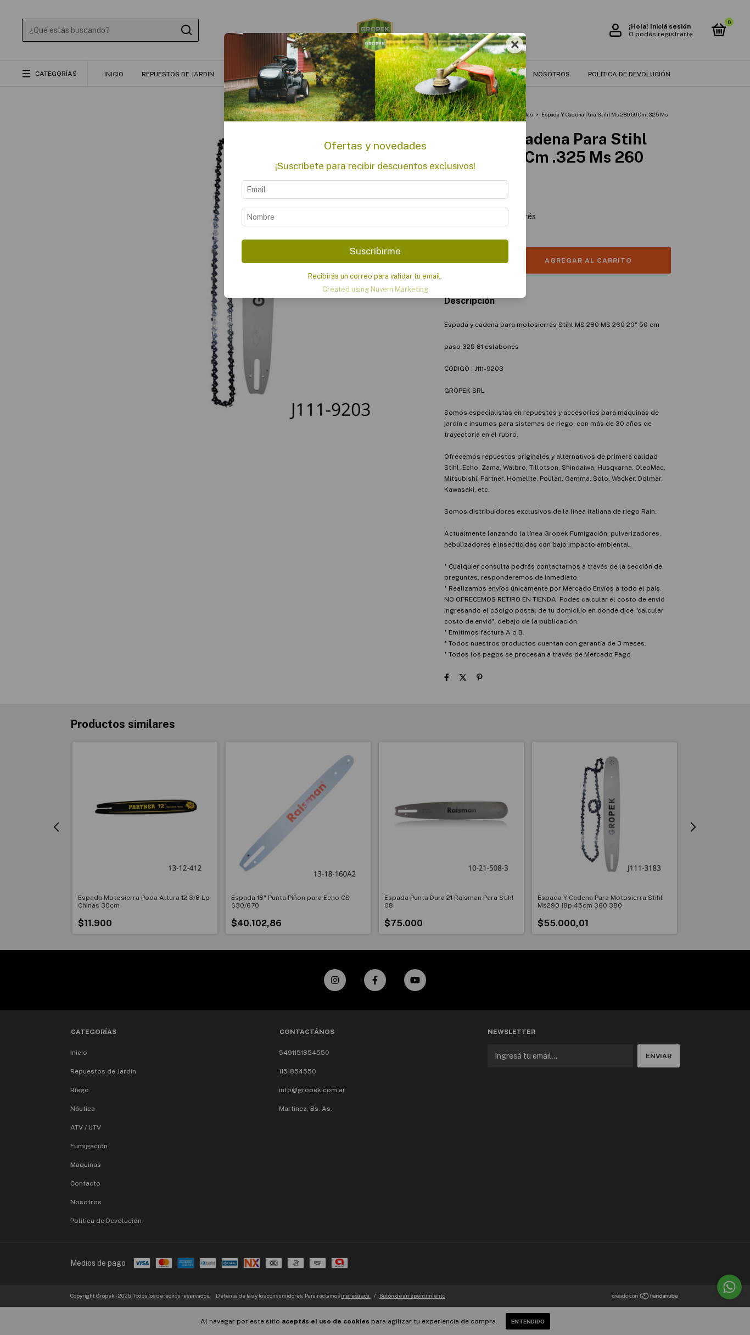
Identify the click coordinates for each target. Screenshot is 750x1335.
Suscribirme (375, 251)
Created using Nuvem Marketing (375, 289)
